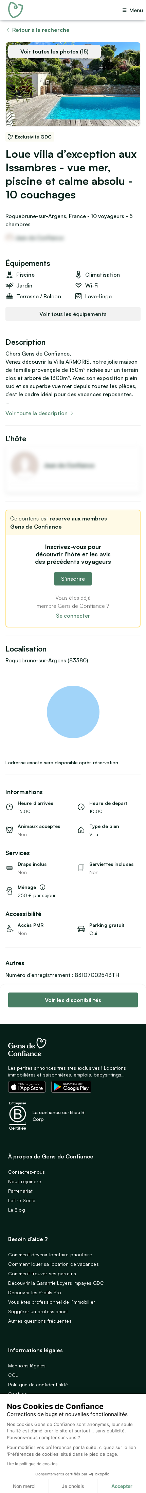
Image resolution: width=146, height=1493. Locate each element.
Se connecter (73, 616)
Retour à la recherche (41, 29)
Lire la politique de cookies (32, 1463)
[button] (42, 887)
